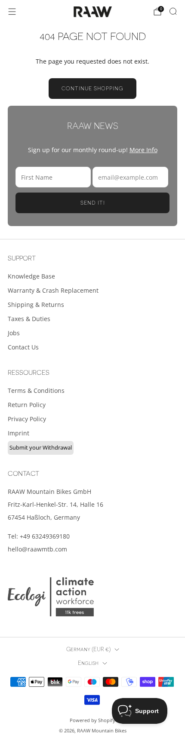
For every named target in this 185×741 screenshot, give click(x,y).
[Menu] (12, 11)
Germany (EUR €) (88, 649)
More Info (143, 150)
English (88, 663)
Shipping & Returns (36, 304)
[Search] (173, 11)
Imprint (18, 433)
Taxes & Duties (29, 319)
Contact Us (23, 347)
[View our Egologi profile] (51, 596)
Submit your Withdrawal (40, 447)
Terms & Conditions (36, 390)
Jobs (14, 333)
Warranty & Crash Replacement (53, 290)
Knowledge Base (31, 276)
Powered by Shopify (92, 720)
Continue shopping (92, 88)
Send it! (92, 202)
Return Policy (27, 405)
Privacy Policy (27, 419)
